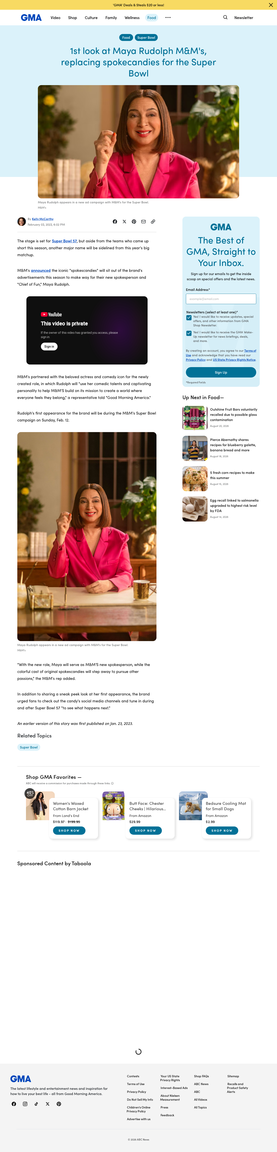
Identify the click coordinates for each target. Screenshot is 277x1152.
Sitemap (233, 1076)
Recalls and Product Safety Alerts (237, 1088)
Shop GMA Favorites (51, 776)
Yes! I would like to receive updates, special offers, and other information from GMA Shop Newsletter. (223, 320)
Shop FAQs (201, 1076)
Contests (133, 1076)
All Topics (200, 1107)
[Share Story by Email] (143, 221)
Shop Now (69, 830)
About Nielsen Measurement (170, 1097)
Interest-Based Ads (174, 1088)
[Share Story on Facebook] (114, 221)
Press (164, 1107)
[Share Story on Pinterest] (133, 221)
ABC (197, 1091)
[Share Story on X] (124, 221)
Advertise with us (138, 1119)
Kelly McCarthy (42, 219)
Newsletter (243, 17)
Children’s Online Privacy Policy (138, 1109)
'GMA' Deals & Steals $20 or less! (138, 4)
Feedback (167, 1115)
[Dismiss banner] (271, 5)
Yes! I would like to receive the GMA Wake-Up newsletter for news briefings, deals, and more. (223, 336)
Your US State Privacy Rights (170, 1078)
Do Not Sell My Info (140, 1099)
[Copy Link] (153, 221)
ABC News (201, 1084)
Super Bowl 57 (64, 240)
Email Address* (198, 289)
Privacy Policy (196, 359)
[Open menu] (168, 17)
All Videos (200, 1099)
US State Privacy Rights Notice (234, 359)
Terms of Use (136, 1084)
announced (41, 270)
